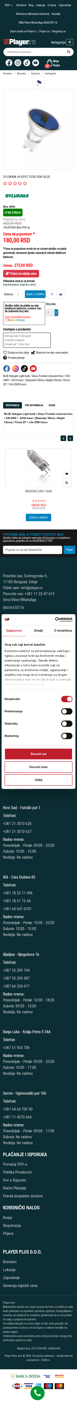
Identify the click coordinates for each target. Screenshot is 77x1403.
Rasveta (21, 73)
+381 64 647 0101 (17, 908)
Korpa (7, 1217)
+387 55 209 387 (16, 978)
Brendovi (21, 5)
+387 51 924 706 (16, 1047)
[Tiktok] (26, 62)
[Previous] (63, 438)
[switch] (66, 711)
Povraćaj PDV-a (15, 1164)
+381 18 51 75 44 (17, 901)
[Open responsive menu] (69, 42)
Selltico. (45, 1360)
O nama (52, 5)
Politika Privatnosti (17, 1172)
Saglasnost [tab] (14, 630)
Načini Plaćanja (14, 1188)
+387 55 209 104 (16, 970)
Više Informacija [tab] (34, 405)
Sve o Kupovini (14, 1180)
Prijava (8, 1233)
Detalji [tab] (38, 630)
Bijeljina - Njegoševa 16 (21, 954)
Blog (31, 5)
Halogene (50, 73)
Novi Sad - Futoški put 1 (21, 807)
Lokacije (40, 5)
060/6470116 (13, 607)
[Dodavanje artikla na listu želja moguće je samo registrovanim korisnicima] (67, 474)
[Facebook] (9, 62)
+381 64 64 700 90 (18, 1109)
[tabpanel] (38, 422)
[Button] (69, 52)
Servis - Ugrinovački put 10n (24, 1093)
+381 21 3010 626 (17, 823)
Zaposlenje (64, 5)
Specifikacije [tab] (12, 405)
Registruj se (59, 31)
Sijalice (35, 73)
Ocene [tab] (52, 405)
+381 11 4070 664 (17, 1117)
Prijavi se (44, 31)
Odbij (38, 780)
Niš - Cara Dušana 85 (19, 877)
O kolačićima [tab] (63, 630)
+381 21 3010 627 (17, 831)
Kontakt (56, 13)
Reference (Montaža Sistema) (32, 13)
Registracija (12, 1225)
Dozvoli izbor (38, 767)
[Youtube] (35, 62)
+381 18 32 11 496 (18, 893)
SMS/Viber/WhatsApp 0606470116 (38, 22)
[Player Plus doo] (19, 42)
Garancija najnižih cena (20, 1285)
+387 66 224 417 (16, 986)
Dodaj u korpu (35, 294)
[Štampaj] (61, 294)
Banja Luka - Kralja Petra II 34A (27, 1031)
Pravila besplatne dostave (23, 1196)
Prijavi (69, 549)
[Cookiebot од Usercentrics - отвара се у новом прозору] (55, 619)
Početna (7, 73)
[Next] (70, 438)
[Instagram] (17, 62)
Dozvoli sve (39, 754)
